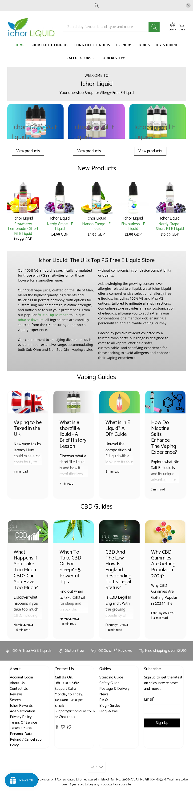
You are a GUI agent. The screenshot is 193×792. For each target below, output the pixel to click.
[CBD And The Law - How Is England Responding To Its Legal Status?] (119, 531)
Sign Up (162, 722)
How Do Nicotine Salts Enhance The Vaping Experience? (164, 437)
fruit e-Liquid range (53, 315)
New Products (96, 168)
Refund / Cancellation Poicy (27, 742)
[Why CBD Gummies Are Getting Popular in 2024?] (165, 531)
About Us (17, 683)
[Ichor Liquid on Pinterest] (62, 728)
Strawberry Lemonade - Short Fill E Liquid (23, 228)
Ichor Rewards (21, 705)
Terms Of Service (23, 722)
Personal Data (21, 734)
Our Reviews (114, 58)
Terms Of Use (21, 728)
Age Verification (22, 711)
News (103, 694)
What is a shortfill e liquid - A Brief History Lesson (73, 434)
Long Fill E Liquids (92, 45)
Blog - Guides (109, 705)
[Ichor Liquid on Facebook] (57, 728)
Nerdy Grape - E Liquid (60, 226)
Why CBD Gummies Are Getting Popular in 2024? (163, 564)
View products (28, 151)
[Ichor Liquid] (31, 27)
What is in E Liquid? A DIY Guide (117, 428)
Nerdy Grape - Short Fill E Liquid (170, 226)
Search (15, 700)
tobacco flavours (31, 320)
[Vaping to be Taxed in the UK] (28, 402)
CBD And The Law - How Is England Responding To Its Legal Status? (118, 570)
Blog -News (108, 711)
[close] (188, 5)
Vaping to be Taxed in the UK (28, 428)
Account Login (21, 677)
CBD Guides (96, 506)
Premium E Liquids (133, 45)
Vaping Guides (96, 377)
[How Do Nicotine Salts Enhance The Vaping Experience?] (165, 402)
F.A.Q (103, 700)
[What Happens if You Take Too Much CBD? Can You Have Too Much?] (28, 531)
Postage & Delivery (114, 689)
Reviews (16, 694)
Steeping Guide (111, 677)
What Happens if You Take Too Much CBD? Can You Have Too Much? (26, 570)
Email (149, 700)
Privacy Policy (21, 717)
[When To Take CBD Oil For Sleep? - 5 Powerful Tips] (73, 531)
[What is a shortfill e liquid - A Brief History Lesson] (73, 402)
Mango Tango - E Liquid (96, 226)
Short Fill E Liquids (49, 45)
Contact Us (19, 689)
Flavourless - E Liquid (133, 226)
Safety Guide (109, 683)
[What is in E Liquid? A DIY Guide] (119, 402)
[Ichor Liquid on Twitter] (69, 728)
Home (19, 45)
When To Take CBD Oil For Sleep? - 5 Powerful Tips (70, 567)
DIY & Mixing (167, 45)
